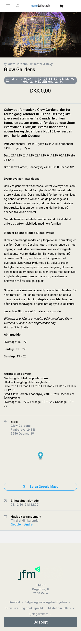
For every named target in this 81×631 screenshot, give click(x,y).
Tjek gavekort (38, 614)
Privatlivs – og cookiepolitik (25, 608)
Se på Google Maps (44, 487)
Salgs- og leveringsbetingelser (46, 602)
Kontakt (14, 602)
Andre (28, 524)
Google (16, 524)
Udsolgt (40, 622)
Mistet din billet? (59, 608)
